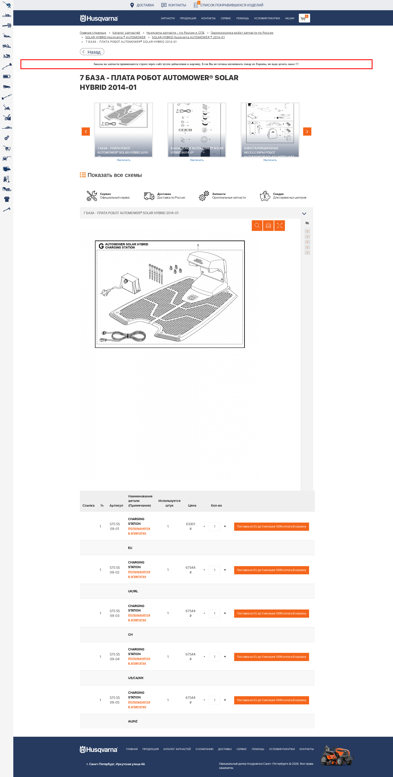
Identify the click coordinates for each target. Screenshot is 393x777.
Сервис (226, 18)
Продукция (188, 18)
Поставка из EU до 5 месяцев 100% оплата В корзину (271, 526)
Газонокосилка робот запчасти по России (242, 33)
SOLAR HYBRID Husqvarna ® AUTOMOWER (115, 37)
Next (307, 131)
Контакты (177, 5)
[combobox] (196, 213)
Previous (86, 131)
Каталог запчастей (126, 33)
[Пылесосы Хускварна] (6, 179)
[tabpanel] (123, 132)
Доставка (145, 5)
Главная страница (93, 33)
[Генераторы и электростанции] (6, 148)
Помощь (242, 18)
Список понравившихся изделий (230, 4)
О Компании (204, 749)
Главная (132, 749)
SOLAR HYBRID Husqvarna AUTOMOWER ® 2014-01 (188, 37)
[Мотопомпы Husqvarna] (6, 169)
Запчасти (168, 18)
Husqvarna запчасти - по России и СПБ (175, 33)
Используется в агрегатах (139, 531)
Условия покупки (267, 18)
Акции (289, 18)
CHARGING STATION (136, 521)
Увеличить (123, 160)
